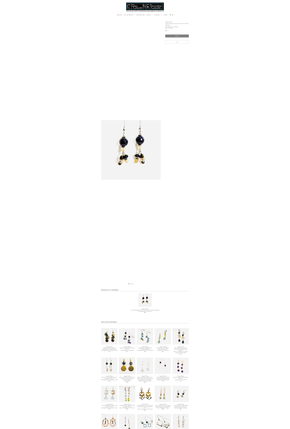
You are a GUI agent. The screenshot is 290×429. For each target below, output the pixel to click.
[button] (129, 15)
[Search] (170, 14)
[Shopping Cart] (172, 14)
